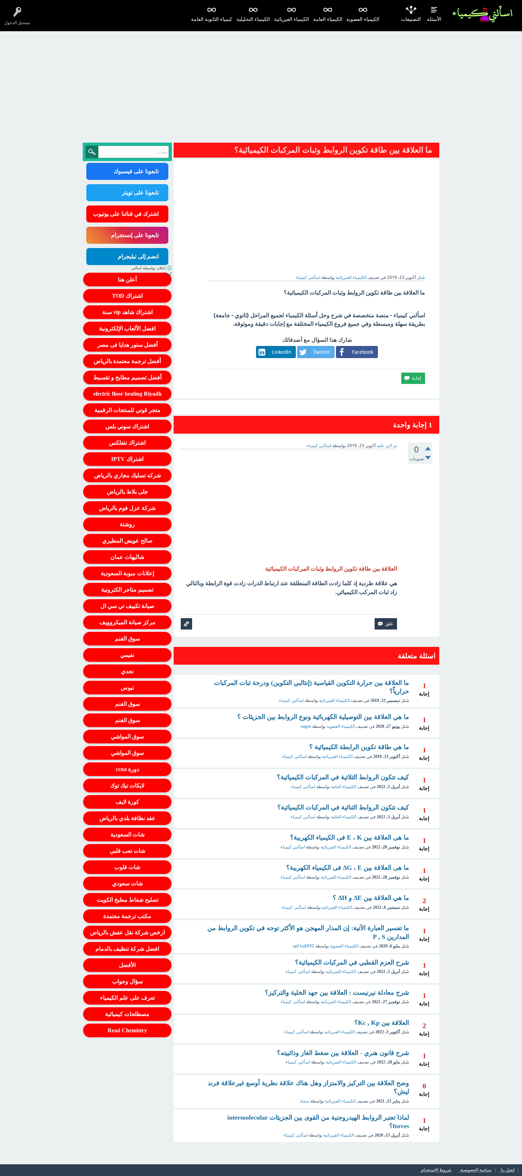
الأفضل (127, 965)
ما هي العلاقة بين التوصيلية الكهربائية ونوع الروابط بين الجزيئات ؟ (323, 716)
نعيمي (127, 655)
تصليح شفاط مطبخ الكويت (127, 900)
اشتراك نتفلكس (127, 443)
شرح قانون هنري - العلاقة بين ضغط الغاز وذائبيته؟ (343, 1052)
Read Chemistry (127, 1030)
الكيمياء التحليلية (253, 19)
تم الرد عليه (387, 445)
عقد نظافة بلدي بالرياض (127, 818)
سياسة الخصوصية (475, 1170)
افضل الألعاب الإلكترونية (127, 328)
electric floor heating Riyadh (127, 394)
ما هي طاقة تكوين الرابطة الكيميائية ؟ (359, 747)
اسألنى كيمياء (294, 756)
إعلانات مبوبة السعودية (127, 573)
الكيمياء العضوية (362, 19)
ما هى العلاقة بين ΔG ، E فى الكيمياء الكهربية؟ (347, 867)
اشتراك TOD (127, 296)
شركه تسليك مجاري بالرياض (127, 475)
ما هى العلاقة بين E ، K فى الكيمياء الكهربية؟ (349, 837)
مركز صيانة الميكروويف (127, 622)
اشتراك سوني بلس (127, 426)
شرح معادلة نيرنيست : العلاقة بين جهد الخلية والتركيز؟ (337, 992)
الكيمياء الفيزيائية (291, 19)
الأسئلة (434, 19)
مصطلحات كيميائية (127, 1014)
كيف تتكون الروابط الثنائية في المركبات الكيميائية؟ (343, 807)
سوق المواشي (127, 736)
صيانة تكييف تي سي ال (127, 606)
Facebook (362, 352)
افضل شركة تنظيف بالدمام (127, 949)
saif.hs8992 (303, 946)
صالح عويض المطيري (127, 541)
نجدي (127, 671)
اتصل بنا (508, 1170)
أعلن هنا (127, 279)
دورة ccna (127, 769)
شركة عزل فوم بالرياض (127, 508)
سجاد (304, 1101)
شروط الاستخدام (436, 1170)
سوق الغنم (127, 639)
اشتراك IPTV (127, 459)
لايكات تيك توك (127, 785)
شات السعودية (127, 834)
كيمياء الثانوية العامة (211, 19)
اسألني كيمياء (291, 700)
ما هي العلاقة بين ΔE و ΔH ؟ (371, 897)
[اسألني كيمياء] (482, 14)
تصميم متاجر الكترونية (127, 590)
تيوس (127, 688)
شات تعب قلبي (127, 851)
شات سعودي (127, 883)
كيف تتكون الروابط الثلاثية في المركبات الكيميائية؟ (343, 777)
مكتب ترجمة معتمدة (127, 916)
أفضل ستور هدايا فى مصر (127, 345)
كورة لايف (127, 802)
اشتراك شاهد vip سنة (127, 312)
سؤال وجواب (127, 981)
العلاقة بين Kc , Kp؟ (381, 1022)
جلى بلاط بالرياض (127, 492)
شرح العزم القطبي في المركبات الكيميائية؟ (352, 962)
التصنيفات (411, 19)
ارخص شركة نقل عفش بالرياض (127, 932)
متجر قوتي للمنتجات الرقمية (127, 410)
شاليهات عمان (127, 557)
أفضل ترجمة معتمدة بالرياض (127, 361)
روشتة (127, 524)
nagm (305, 726)
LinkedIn (281, 352)
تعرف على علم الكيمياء (127, 998)
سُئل (421, 277)
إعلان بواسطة (151, 271)
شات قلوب (127, 867)
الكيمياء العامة (327, 19)
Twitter (321, 352)
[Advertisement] (261, 84)
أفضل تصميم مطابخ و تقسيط (127, 377)
